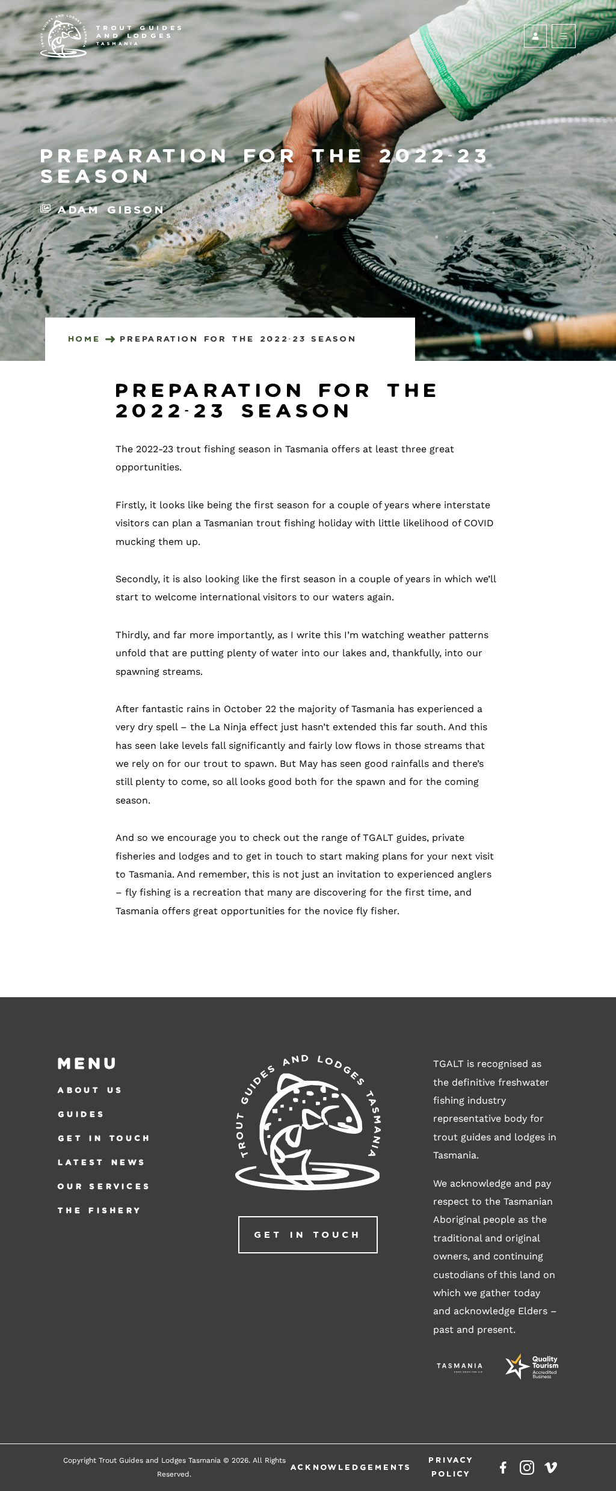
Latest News (102, 1162)
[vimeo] (551, 1467)
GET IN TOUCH (308, 1234)
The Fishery (100, 1210)
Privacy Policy (451, 1467)
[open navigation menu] (564, 36)
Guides (82, 1114)
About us (90, 1090)
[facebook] (503, 1467)
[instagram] (527, 1467)
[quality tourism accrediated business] (531, 1369)
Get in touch (105, 1138)
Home (84, 339)
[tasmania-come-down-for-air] (459, 1369)
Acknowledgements (351, 1467)
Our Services (105, 1186)
